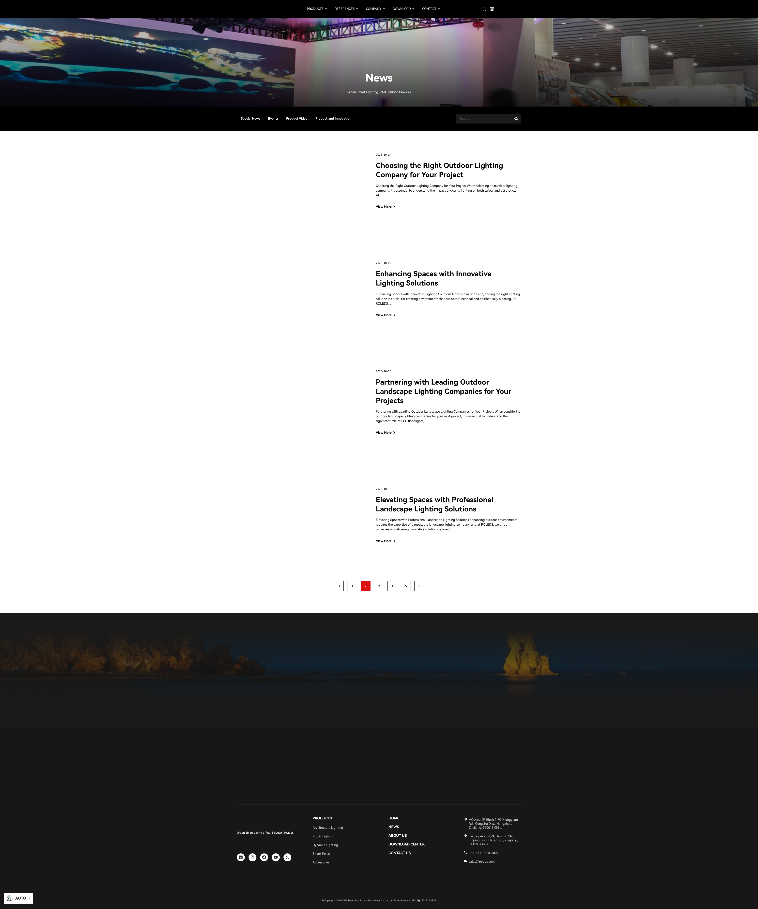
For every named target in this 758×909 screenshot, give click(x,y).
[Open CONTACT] (438, 9)
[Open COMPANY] (384, 9)
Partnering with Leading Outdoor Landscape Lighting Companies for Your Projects (443, 391)
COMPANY (373, 9)
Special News (250, 118)
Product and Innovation (333, 118)
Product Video (297, 118)
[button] (484, 9)
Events (273, 118)
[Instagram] (252, 857)
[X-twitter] (287, 857)
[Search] (516, 119)
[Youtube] (276, 857)
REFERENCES (345, 9)
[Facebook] (264, 857)
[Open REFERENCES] (357, 9)
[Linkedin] (241, 857)
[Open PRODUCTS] (325, 9)
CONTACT (429, 9)
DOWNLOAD (402, 9)
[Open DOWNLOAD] (413, 9)
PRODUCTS (315, 9)
